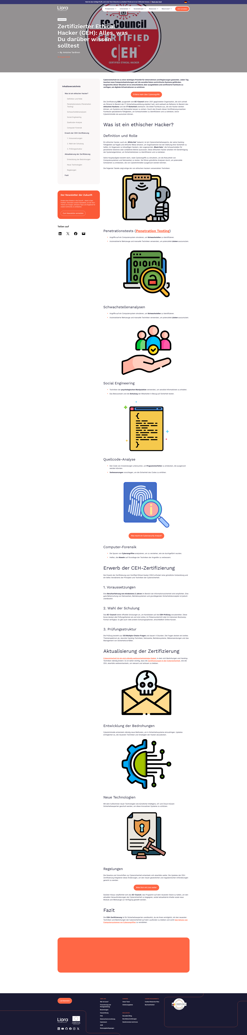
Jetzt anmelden (182, 9)
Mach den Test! (157, 2)
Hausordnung (104, 1013)
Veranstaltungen (139, 9)
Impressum (103, 1022)
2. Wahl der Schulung (75, 144)
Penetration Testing (152, 231)
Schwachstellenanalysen (76, 112)
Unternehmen (124, 9)
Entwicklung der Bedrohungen (78, 159)
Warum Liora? (166, 9)
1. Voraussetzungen (74, 138)
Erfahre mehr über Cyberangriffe (146, 94)
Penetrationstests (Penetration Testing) (79, 105)
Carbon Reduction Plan (152, 1001)
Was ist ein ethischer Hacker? (76, 93)
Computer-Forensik (74, 128)
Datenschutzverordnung (107, 1019)
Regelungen (71, 170)
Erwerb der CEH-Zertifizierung (77, 133)
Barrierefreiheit (150, 1004)
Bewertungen (104, 1009)
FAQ (101, 1016)
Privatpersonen (109, 9)
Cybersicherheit (62, 19)
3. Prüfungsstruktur (74, 149)
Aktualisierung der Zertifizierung (77, 154)
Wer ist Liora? (104, 1001)
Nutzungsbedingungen (107, 1028)
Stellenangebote (127, 1004)
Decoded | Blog (127, 1016)
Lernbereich (65, 1001)
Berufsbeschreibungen (129, 1019)
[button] (187, 2)
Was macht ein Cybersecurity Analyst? (146, 536)
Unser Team (126, 1001)
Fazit (67, 175)
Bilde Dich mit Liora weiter (146, 887)
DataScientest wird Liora (130, 1022)
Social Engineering (74, 117)
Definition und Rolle (74, 99)
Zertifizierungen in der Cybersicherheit (164, 661)
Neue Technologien (74, 165)
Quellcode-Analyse (74, 122)
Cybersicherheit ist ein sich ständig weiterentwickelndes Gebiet (129, 658)
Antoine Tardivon (71, 52)
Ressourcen (152, 9)
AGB (101, 1025)
